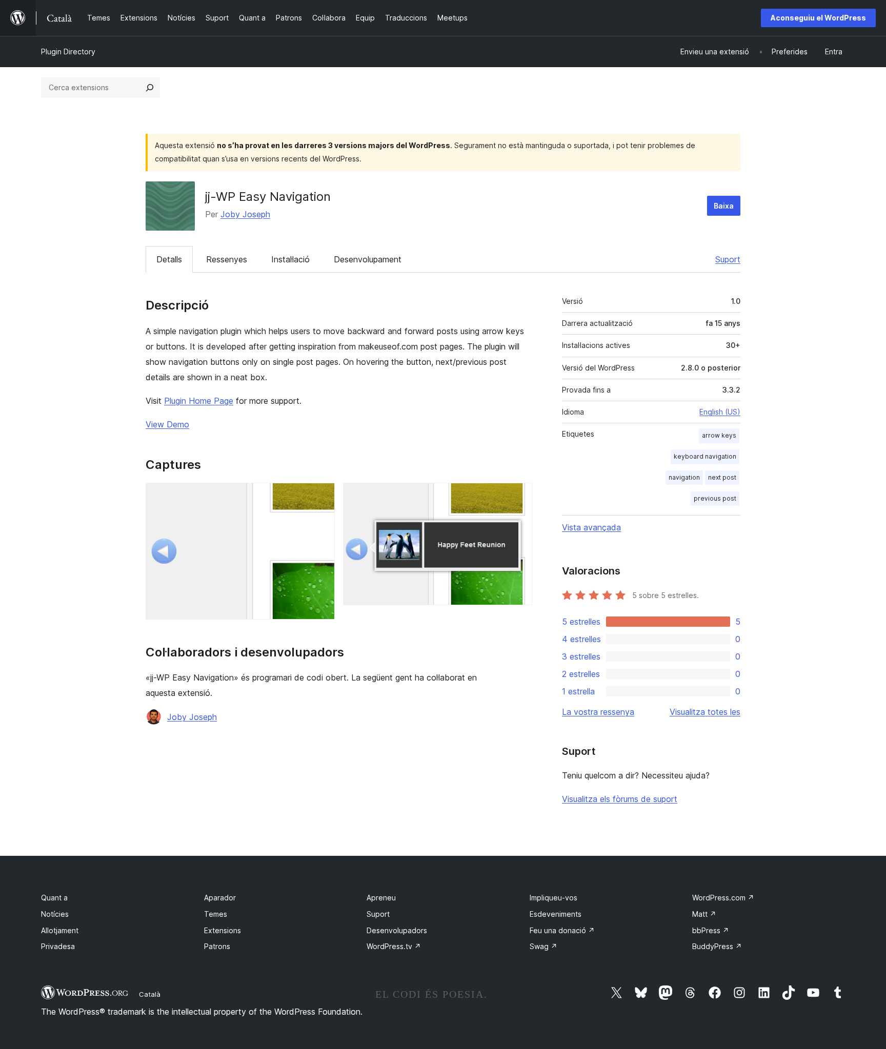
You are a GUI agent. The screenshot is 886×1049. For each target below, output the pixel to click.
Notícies (55, 914)
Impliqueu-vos (553, 897)
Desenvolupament (367, 259)
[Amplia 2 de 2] (518, 496)
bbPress (710, 930)
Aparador (220, 897)
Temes (215, 914)
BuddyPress (717, 946)
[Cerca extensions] (149, 87)
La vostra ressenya (598, 712)
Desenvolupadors (397, 930)
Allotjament (59, 930)
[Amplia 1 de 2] (321, 496)
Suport (727, 259)
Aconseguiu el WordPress (818, 17)
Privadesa (58, 946)
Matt (704, 914)
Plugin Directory (68, 51)
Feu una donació (562, 930)
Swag (543, 946)
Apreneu (381, 897)
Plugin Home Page (198, 401)
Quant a (54, 897)
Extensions (222, 930)
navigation (684, 477)
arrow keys (719, 435)
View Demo (167, 424)
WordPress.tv (394, 946)
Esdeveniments (555, 914)
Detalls (169, 259)
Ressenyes (226, 259)
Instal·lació (290, 259)
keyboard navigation (705, 456)
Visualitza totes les (705, 712)
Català (149, 994)
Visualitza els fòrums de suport (619, 799)
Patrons (217, 946)
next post (722, 477)
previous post (715, 498)
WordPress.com (723, 897)
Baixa (724, 205)
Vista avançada (591, 527)
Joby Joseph (245, 214)
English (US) (719, 411)
